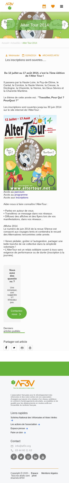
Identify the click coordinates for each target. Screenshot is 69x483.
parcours (19, 191)
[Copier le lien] (30, 349)
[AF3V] (9, 9)
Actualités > (16, 43)
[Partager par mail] (23, 349)
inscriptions (22, 197)
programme (21, 194)
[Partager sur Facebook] (8, 349)
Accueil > (6, 43)
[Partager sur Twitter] (15, 349)
